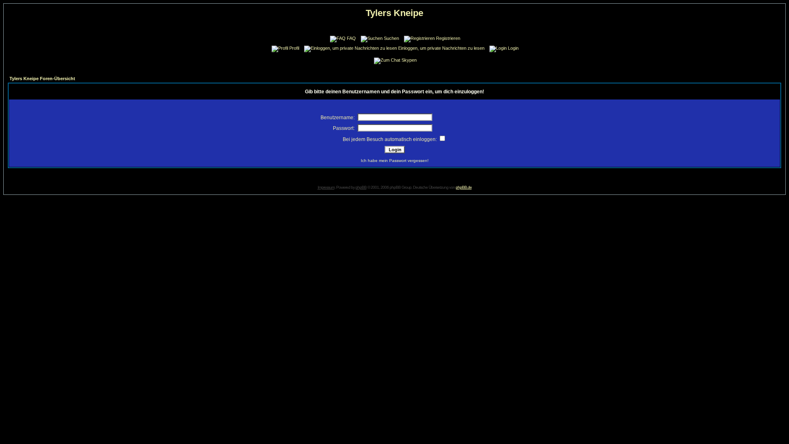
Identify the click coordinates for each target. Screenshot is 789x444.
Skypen (409, 60)
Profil (294, 48)
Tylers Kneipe (394, 13)
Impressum (326, 187)
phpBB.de (464, 187)
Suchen (391, 38)
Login (513, 48)
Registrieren (448, 38)
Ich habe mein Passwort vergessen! (395, 160)
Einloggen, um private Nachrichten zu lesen (441, 48)
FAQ (351, 38)
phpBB (361, 187)
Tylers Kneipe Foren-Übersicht (42, 78)
